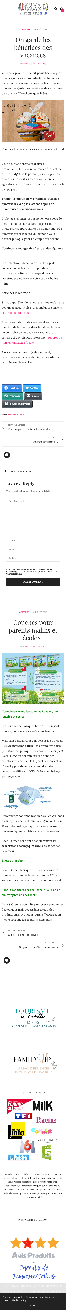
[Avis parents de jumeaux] (33, 1256)
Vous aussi (25, 29)
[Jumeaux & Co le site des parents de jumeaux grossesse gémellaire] (33, 9)
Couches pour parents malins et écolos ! (33, 630)
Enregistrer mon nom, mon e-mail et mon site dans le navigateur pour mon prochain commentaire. (32, 572)
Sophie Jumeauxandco (34, 63)
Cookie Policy (19, 1300)
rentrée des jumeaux (15, 312)
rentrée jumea (16, 414)
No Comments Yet (21, 471)
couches (24, 612)
